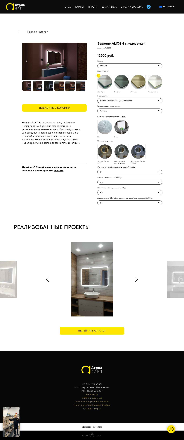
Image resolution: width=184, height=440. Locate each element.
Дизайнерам (109, 7)
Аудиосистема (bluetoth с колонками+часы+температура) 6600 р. (124, 198)
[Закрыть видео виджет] (19, 407)
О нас (68, 7)
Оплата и (87, 398)
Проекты (93, 7)
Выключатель (102, 96)
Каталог (79, 7)
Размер (100, 61)
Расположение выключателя (109, 106)
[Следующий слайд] (136, 279)
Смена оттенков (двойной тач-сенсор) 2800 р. (116, 167)
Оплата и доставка (132, 7)
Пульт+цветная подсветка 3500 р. (111, 188)
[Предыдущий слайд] (47, 279)
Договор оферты (92, 408)
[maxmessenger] (149, 7)
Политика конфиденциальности (92, 401)
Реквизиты (92, 394)
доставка (97, 398)
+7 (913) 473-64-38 (92, 384)
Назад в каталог (37, 31)
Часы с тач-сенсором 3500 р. (109, 177)
